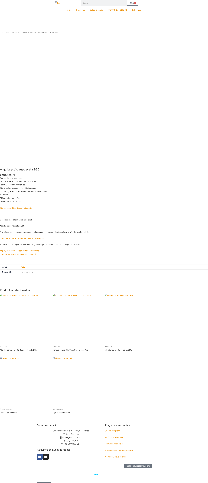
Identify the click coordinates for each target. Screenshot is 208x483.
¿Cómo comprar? (112, 431)
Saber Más (136, 10)
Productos (80, 10)
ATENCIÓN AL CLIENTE (117, 10)
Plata (22, 267)
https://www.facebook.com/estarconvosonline (19, 251)
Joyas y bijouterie (12, 32)
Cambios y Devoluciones (115, 457)
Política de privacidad (114, 437)
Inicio (69, 10)
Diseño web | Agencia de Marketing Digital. (104, 474)
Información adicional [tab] (22, 220)
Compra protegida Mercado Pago (119, 450)
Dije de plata (31, 32)
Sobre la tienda (96, 10)
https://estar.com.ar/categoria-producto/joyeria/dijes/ (22, 238)
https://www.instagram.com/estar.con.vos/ (18, 254)
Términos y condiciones (115, 444)
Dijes (23, 32)
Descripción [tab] (5, 220)
